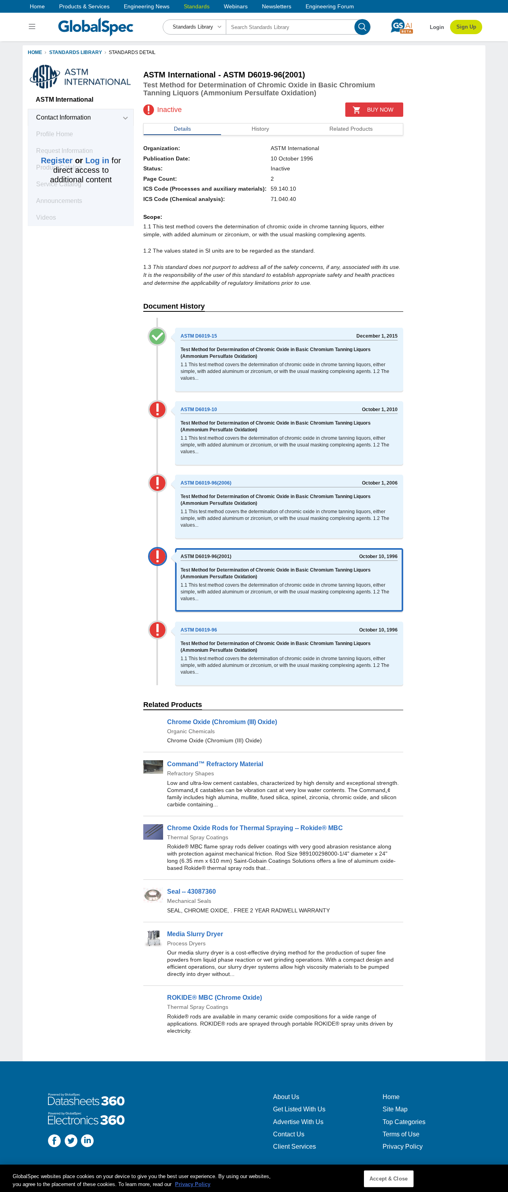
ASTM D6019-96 (199, 630)
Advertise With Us (298, 1122)
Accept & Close (388, 1179)
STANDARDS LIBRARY (75, 52)
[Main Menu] (33, 27)
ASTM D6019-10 (199, 409)
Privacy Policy (403, 1146)
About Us (286, 1096)
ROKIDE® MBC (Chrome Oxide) (214, 997)
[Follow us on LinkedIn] (87, 1141)
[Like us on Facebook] (54, 1141)
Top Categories (404, 1122)
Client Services (294, 1146)
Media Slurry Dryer (195, 934)
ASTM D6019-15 (199, 336)
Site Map (395, 1109)
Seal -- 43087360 (191, 891)
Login (437, 27)
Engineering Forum (330, 6)
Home (37, 6)
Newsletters (276, 6)
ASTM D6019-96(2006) (206, 483)
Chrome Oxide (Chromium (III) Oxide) (222, 722)
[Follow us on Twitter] (71, 1141)
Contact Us (288, 1134)
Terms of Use (401, 1134)
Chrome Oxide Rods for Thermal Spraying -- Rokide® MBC (255, 828)
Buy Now (380, 109)
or (75, 160)
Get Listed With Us (299, 1109)
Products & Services (84, 6)
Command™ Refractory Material (215, 764)
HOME (35, 52)
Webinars (236, 6)
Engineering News (146, 6)
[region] (254, 1178)
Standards (197, 6)
